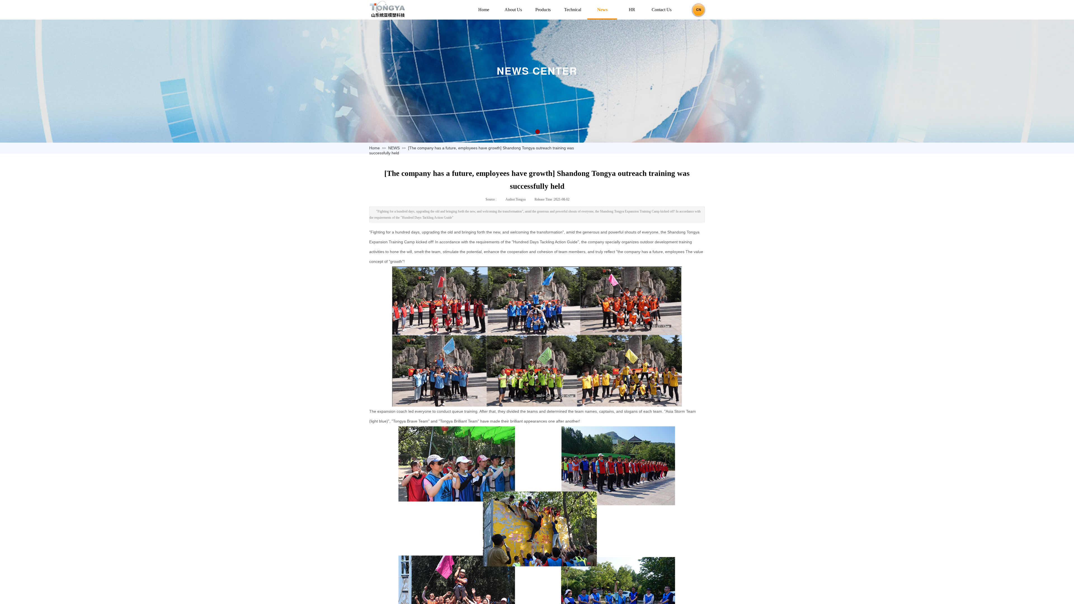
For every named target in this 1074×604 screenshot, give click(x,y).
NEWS (394, 148)
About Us (513, 9)
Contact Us (662, 9)
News (602, 9)
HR (632, 9)
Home (374, 148)
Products (543, 9)
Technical (572, 9)
